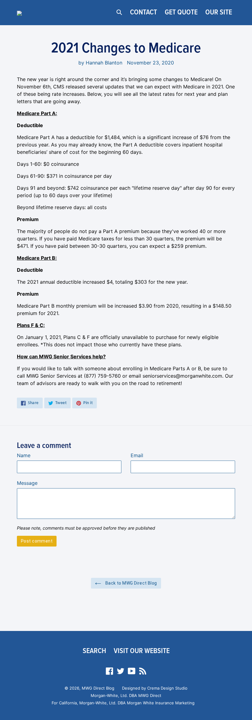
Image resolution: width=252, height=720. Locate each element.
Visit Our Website (142, 651)
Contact (143, 12)
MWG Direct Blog (98, 688)
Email (137, 455)
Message (27, 483)
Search (94, 651)
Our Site (218, 12)
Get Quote (181, 12)
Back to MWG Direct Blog (130, 583)
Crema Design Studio (167, 688)
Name (23, 455)
